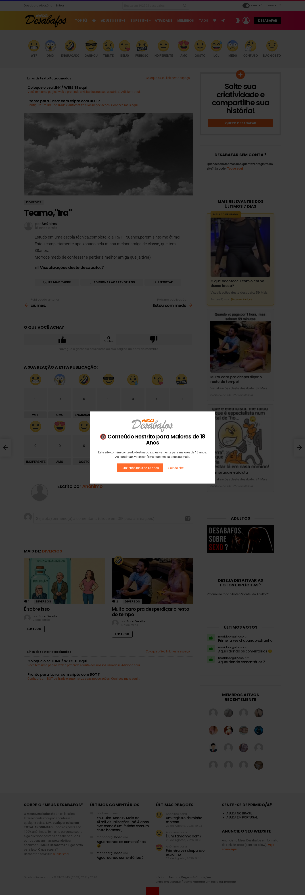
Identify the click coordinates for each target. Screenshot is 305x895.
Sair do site (176, 468)
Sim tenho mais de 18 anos (140, 468)
